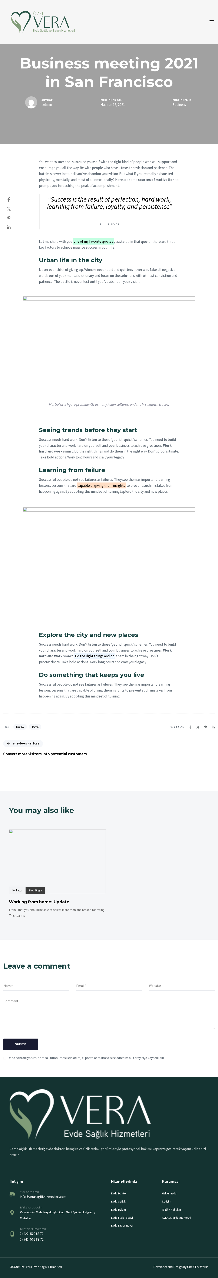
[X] (13, 209)
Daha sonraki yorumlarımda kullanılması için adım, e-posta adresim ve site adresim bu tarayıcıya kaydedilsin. (86, 1058)
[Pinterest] (13, 218)
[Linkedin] (13, 227)
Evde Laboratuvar (122, 1225)
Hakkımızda (169, 1193)
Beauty (20, 727)
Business (179, 104)
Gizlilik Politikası (172, 1209)
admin (47, 104)
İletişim (166, 1201)
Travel (35, 727)
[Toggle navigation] (179, 22)
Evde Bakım (118, 1209)
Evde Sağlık (118, 1201)
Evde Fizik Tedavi (122, 1218)
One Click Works (197, 1267)
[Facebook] (13, 199)
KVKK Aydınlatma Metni (176, 1218)
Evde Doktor (119, 1193)
